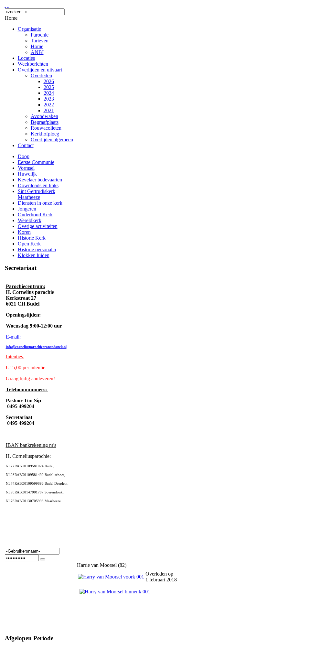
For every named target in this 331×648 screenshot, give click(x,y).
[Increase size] (5, 5)
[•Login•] (42, 559)
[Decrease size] (8, 5)
